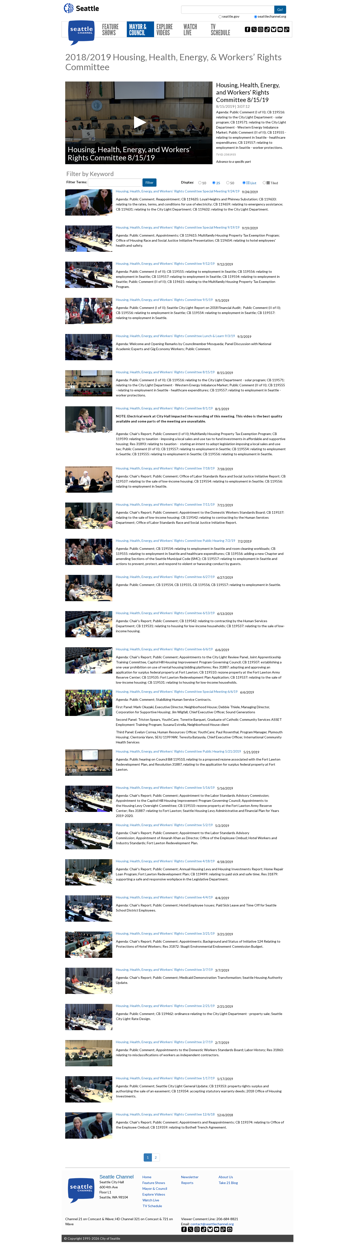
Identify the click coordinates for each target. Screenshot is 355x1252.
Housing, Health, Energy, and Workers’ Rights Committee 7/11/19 (165, 504)
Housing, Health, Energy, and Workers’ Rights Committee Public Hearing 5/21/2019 (178, 751)
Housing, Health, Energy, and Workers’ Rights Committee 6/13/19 (165, 613)
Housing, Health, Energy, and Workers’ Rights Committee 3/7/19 (164, 969)
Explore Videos (164, 30)
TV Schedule (220, 30)
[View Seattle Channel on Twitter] (191, 1229)
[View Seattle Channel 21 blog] (223, 1229)
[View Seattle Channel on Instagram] (197, 1229)
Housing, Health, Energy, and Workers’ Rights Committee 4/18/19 (165, 861)
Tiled (274, 183)
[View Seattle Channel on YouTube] (217, 1229)
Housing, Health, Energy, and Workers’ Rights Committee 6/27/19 (165, 577)
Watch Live (190, 30)
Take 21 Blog (228, 1183)
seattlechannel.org (272, 16)
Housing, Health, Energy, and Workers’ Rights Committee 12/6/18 (165, 1114)
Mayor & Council (137, 30)
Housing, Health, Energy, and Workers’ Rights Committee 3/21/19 (165, 933)
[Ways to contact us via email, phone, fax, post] (230, 1229)
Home (146, 1177)
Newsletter (190, 1177)
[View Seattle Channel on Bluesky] (210, 1229)
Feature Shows (110, 30)
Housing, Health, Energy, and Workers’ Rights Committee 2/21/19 (165, 1006)
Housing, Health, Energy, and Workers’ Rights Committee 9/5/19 (164, 300)
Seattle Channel (116, 1176)
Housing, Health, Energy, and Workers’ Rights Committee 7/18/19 (165, 468)
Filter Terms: (77, 182)
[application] (139, 123)
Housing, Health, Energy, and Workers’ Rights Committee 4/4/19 (164, 897)
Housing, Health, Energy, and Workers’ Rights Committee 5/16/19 (165, 787)
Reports (187, 1183)
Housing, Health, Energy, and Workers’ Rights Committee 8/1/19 (164, 408)
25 (218, 183)
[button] (138, 122)
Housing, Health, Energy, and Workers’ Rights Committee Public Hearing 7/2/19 (175, 540)
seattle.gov (230, 16)
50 (232, 183)
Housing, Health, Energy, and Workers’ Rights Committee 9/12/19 (165, 263)
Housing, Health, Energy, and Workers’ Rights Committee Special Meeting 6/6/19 (177, 691)
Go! (280, 9)
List (253, 183)
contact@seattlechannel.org (212, 1224)
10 (204, 183)
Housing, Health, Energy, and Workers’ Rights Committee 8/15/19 (165, 372)
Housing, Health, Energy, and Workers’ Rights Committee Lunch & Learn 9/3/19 (175, 336)
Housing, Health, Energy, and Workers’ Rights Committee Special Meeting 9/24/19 (178, 191)
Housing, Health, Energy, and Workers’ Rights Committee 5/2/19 (164, 825)
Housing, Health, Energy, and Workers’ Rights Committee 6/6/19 (164, 649)
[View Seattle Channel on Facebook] (184, 1229)
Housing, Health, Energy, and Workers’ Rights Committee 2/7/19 (164, 1042)
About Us (226, 1177)
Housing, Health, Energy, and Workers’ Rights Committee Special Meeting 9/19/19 (178, 227)
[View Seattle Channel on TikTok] (203, 1229)
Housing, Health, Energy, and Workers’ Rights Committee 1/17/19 (165, 1078)
